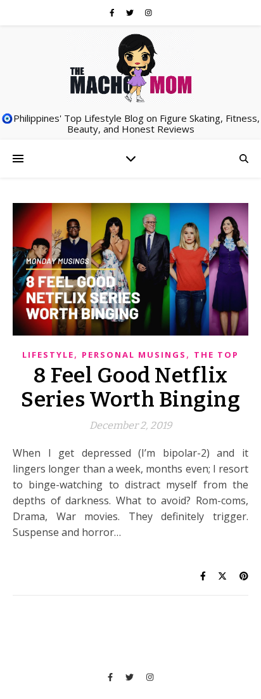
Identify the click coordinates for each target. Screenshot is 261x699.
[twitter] (131, 12)
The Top (216, 354)
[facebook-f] (113, 12)
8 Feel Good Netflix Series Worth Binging (130, 387)
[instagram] (148, 12)
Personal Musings (134, 354)
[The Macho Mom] (130, 67)
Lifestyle (48, 354)
